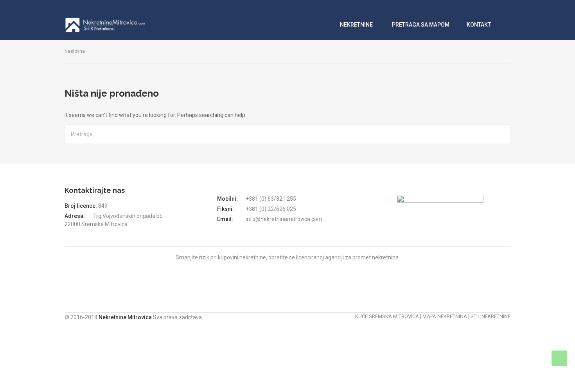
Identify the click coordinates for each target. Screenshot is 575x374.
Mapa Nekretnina (444, 316)
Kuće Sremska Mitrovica (387, 316)
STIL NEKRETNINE (490, 316)
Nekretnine (357, 25)
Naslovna (75, 51)
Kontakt (479, 25)
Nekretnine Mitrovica (126, 317)
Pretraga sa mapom (420, 25)
